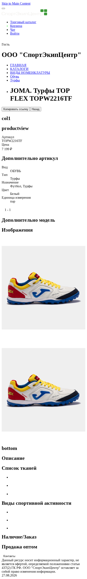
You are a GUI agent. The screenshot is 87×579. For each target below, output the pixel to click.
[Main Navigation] (3, 8)
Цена (5, 144)
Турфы (15, 80)
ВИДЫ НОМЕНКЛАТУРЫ (30, 72)
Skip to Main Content (16, 3)
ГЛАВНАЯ (18, 65)
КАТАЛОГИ (19, 69)
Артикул (8, 137)
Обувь (14, 76)
